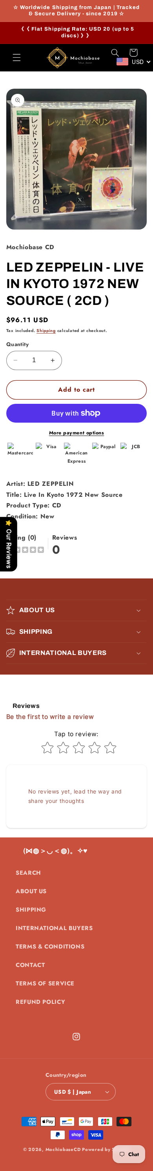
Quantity (17, 344)
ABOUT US (31, 891)
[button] (16, 58)
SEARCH (28, 872)
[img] (25, 551)
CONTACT (30, 965)
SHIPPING (31, 909)
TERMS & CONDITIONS (50, 946)
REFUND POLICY (40, 1002)
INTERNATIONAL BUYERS (54, 928)
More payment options (76, 432)
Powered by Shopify (106, 1149)
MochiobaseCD (63, 1149)
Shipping (46, 331)
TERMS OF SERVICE (45, 983)
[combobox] (134, 62)
